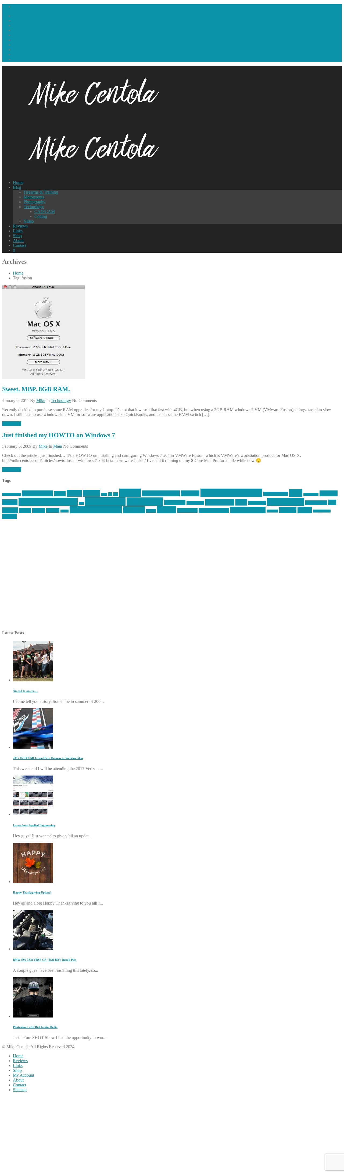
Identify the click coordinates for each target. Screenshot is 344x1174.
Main (57, 446)
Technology (34, 206)
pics (332, 502)
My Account (23, 1075)
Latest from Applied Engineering (34, 825)
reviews (52, 510)
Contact (19, 245)
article (74, 493)
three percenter (248, 510)
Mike (40, 400)
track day (272, 511)
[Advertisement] (163, 577)
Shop (17, 235)
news (241, 502)
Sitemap (20, 1089)
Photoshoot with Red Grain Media (35, 1027)
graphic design (275, 494)
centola (130, 493)
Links (18, 231)
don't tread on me (161, 493)
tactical (166, 509)
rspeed (64, 511)
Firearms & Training (41, 192)
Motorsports (34, 197)
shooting (134, 509)
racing (25, 510)
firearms (190, 493)
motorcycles (195, 503)
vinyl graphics (322, 511)
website (9, 516)
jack (81, 503)
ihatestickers (310, 494)
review (38, 510)
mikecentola (145, 501)
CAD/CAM (44, 211)
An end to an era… (25, 690)
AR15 (60, 493)
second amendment (96, 509)
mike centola (105, 501)
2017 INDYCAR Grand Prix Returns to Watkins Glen (48, 758)
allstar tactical (37, 493)
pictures (10, 510)
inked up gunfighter (48, 502)
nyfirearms (257, 503)
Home (18, 182)
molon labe (174, 502)
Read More (11, 423)
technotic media (214, 510)
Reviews (20, 226)
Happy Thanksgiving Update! (32, 892)
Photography (34, 202)
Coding (40, 216)
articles (91, 493)
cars (115, 494)
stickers (151, 511)
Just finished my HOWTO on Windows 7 (58, 435)
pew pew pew (285, 502)
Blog (17, 187)
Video (29, 221)
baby (104, 494)
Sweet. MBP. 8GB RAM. (36, 389)
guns (295, 493)
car (110, 494)
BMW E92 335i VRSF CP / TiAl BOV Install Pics (44, 959)
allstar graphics (11, 494)
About (18, 240)
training (287, 510)
